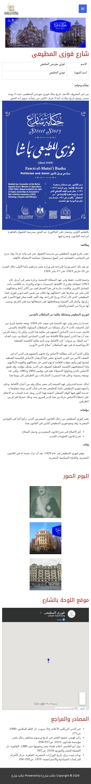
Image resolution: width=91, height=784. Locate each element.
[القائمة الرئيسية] (83, 8)
